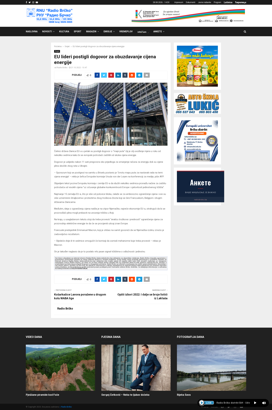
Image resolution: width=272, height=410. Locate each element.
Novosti (47, 31)
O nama (204, 407)
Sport (77, 31)
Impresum (178, 2)
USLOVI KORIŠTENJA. (79, 268)
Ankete (157, 31)
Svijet (57, 51)
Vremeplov (126, 31)
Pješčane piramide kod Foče (42, 394)
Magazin (91, 31)
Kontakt (214, 407)
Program (217, 2)
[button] (255, 403)
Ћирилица (240, 2)
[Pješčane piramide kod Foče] (60, 368)
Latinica (228, 2)
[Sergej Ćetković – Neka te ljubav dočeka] (136, 368)
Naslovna (31, 31)
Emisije (108, 31)
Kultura (64, 31)
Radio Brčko (62, 67)
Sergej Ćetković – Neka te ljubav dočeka (125, 394)
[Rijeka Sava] (211, 368)
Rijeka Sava (184, 394)
